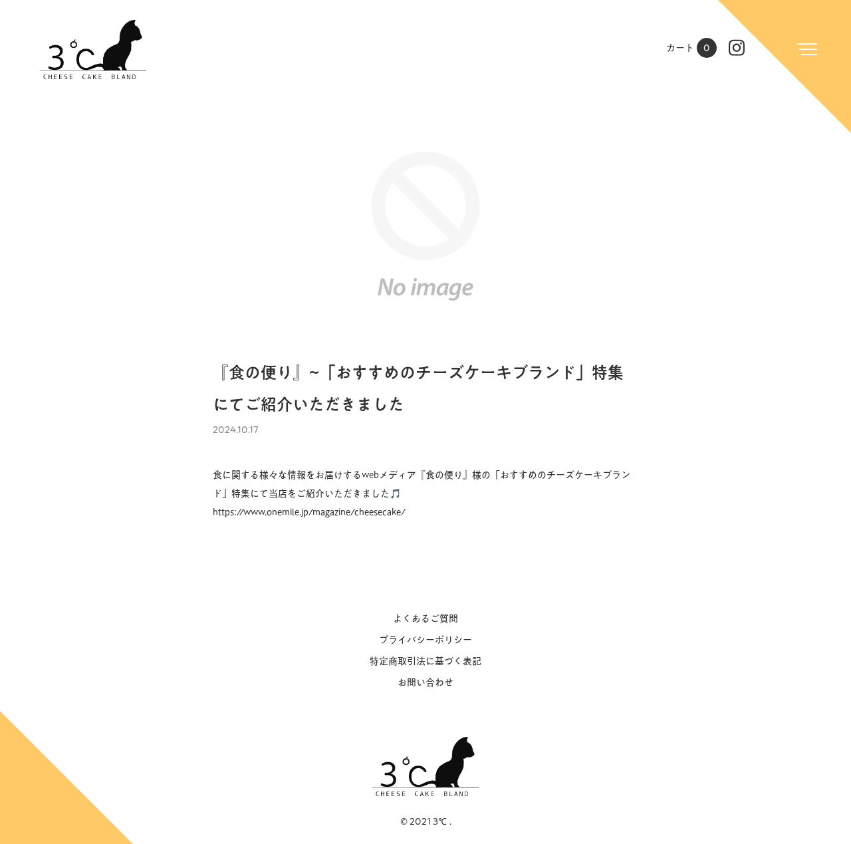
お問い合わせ (425, 682)
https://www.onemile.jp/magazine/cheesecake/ (309, 512)
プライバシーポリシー (425, 639)
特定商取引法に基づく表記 (425, 661)
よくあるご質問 (425, 618)
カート (688, 48)
